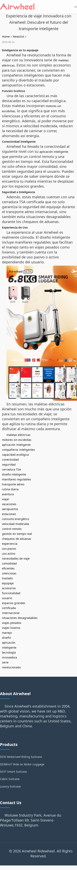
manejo (7, 633)
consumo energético (15, 519)
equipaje (8, 583)
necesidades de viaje (16, 558)
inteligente (9, 647)
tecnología (9, 652)
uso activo (8, 553)
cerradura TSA (11, 469)
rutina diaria (10, 489)
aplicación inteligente (53, 152)
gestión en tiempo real (17, 534)
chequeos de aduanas (16, 539)
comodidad (9, 563)
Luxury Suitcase (10, 786)
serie (5, 662)
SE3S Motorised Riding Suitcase (21, 757)
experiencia (9, 544)
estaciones (9, 514)
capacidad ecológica (15, 454)
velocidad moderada (15, 524)
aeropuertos (10, 509)
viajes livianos (11, 628)
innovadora (9, 657)
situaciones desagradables (20, 618)
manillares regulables (16, 479)
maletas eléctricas (18, 435)
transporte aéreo (13, 484)
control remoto (12, 529)
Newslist (18, 36)
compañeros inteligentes (18, 450)
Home (6, 36)
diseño (6, 637)
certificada (9, 608)
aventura (8, 494)
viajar (5, 499)
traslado (7, 578)
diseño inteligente (14, 474)
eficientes (8, 568)
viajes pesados (11, 623)
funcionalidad (11, 593)
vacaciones (9, 504)
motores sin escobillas (16, 440)
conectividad (10, 459)
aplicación (8, 642)
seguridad (9, 464)
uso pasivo (9, 548)
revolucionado (11, 667)
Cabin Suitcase (10, 779)
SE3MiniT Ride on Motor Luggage (22, 764)
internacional (11, 613)
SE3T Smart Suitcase (13, 771)
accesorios (9, 588)
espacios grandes (13, 603)
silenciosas (9, 573)
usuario (7, 598)
